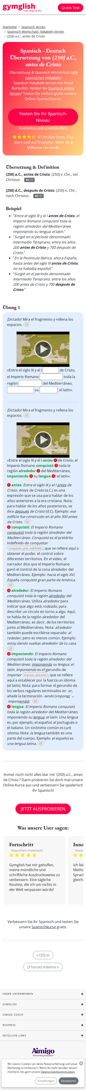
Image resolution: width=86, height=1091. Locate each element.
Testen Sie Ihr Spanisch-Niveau (43, 117)
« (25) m (43, 955)
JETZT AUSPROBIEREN (43, 809)
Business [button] (9, 1025)
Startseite (10, 27)
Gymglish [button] (10, 1004)
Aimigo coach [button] (13, 1014)
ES (32, 180)
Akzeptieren (68, 1081)
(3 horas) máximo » (43, 967)
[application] (43, 349)
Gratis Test (71, 7)
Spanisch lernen (33, 27)
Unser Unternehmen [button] (18, 993)
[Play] (43, 349)
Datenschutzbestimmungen (58, 1072)
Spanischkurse (44, 927)
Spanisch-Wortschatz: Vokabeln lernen (35, 31)
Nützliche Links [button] (14, 1035)
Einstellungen (46, 1081)
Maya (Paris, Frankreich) (27, 850)
